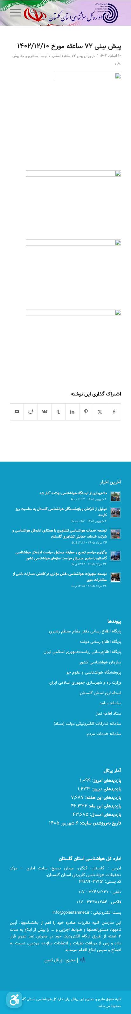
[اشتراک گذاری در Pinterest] (86, 412)
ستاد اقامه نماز (108, 713)
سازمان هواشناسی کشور (100, 662)
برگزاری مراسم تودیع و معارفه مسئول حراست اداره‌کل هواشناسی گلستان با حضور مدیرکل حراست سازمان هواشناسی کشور (61, 555)
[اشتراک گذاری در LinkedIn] (72, 412)
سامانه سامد (110, 703)
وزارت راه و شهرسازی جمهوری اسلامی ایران (85, 682)
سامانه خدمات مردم (104, 733)
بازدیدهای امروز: (106, 780)
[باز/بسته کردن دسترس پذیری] (14, 1000)
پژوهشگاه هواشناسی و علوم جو (93, 672)
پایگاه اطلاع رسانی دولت (100, 641)
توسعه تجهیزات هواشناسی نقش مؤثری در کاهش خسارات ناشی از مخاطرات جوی (60, 577)
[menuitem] (32, 13)
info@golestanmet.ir (70, 912)
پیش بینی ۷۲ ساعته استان (71, 56)
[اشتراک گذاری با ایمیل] (17, 412)
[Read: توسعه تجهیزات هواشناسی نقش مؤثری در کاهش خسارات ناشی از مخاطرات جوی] (115, 577)
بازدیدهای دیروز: (105, 789)
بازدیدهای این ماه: (104, 806)
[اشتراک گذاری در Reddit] (31, 412)
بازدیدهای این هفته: (102, 797)
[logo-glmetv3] (76, 13)
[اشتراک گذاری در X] (100, 412)
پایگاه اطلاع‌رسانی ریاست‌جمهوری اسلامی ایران (82, 651)
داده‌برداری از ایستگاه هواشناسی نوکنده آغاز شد (73, 493)
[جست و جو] (32, 13)
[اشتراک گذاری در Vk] (45, 412)
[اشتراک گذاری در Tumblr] (59, 412)
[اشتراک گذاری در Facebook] (114, 412)
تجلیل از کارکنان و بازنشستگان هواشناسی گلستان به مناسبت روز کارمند (61, 512)
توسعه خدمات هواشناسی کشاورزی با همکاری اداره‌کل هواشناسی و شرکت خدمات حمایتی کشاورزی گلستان (59, 533)
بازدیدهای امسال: (105, 814)
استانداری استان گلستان (100, 692)
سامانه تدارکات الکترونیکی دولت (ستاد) (87, 723)
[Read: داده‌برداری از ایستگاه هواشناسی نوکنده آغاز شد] (115, 496)
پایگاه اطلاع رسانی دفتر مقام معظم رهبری (85, 631)
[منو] (17, 13)
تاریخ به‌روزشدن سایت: (100, 823)
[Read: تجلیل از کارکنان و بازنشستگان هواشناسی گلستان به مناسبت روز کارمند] (115, 512)
